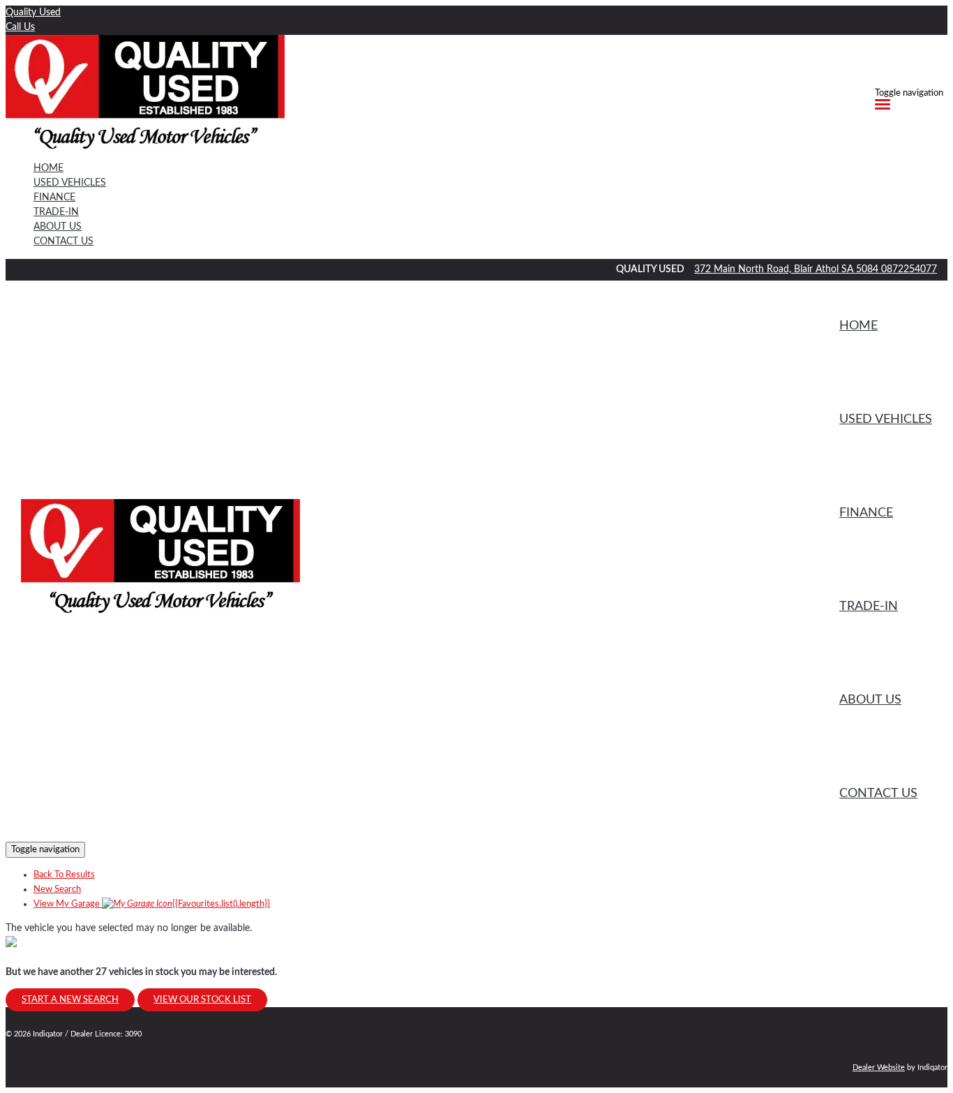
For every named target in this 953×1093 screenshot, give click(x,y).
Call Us (20, 27)
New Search (57, 889)
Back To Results (64, 874)
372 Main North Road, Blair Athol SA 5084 (787, 269)
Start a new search (70, 999)
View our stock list (202, 999)
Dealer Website (879, 1067)
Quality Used (33, 12)
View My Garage (151, 904)
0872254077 (909, 269)
